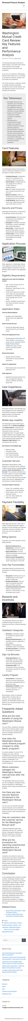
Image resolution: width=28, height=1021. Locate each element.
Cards (6, 920)
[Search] (24, 940)
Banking (6, 922)
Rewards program (7, 925)
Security (15, 925)
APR (7, 183)
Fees (3, 989)
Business (4, 984)
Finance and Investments (9, 991)
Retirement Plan (6, 993)
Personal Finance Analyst (13, 2)
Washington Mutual (14, 927)
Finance (19, 922)
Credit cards (13, 922)
